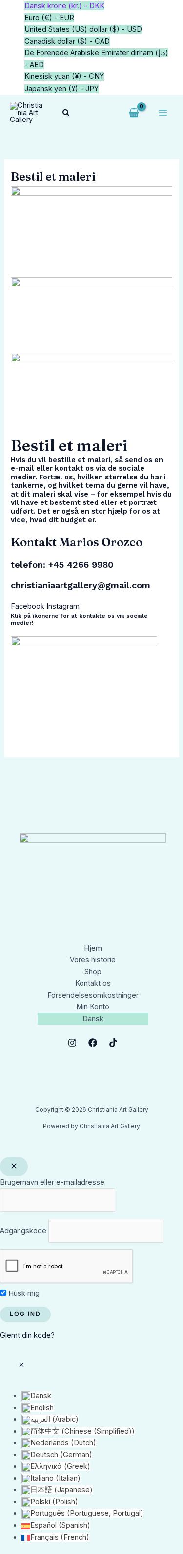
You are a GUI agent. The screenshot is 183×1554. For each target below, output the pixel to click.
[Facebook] (92, 1042)
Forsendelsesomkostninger (93, 995)
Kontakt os (93, 983)
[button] (66, 113)
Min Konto (92, 1007)
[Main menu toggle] (163, 112)
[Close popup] (14, 1166)
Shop (93, 971)
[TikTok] (113, 1042)
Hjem (93, 948)
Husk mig (23, 1293)
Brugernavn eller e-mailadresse (52, 1182)
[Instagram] (72, 1042)
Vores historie (93, 960)
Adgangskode (23, 1230)
